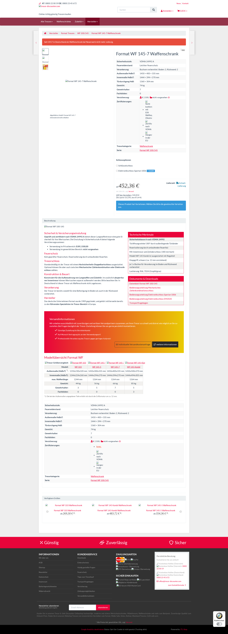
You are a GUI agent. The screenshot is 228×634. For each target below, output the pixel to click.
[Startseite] (45, 33)
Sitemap (42, 567)
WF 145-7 (115, 367)
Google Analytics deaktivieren (92, 629)
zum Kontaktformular (176, 585)
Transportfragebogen (138, 303)
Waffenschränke (64, 21)
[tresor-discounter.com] (62, 9)
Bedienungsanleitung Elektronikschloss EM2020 (150, 299)
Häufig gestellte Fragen (86, 567)
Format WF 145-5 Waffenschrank (160, 510)
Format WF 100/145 (149, 150)
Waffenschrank (146, 146)
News (179, 3)
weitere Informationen (166, 344)
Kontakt (185, 3)
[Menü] (223, 612)
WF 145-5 (96, 367)
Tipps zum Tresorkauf (85, 577)
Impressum (43, 582)
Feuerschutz (82, 572)
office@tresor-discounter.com (170, 581)
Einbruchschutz (83, 563)
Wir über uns (43, 558)
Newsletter (43, 572)
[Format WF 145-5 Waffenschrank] (36, 43)
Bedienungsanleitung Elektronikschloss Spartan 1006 (152, 294)
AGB (40, 563)
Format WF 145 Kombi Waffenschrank (114, 510)
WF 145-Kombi (133, 367)
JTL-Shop (183, 629)
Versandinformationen (85, 596)
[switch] (219, 624)
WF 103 (78, 367)
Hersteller (91, 21)
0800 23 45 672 (163, 577)
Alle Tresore (46, 21)
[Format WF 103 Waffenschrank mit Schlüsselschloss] (191, 43)
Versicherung (82, 586)
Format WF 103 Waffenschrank (67, 510)
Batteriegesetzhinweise (48, 586)
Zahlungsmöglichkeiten (86, 591)
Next (180, 512)
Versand (131, 191)
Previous (47, 512)
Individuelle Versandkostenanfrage (134, 344)
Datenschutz (43, 577)
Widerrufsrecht (44, 591)
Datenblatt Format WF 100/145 (143, 283)
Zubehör (78, 21)
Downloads (81, 558)
